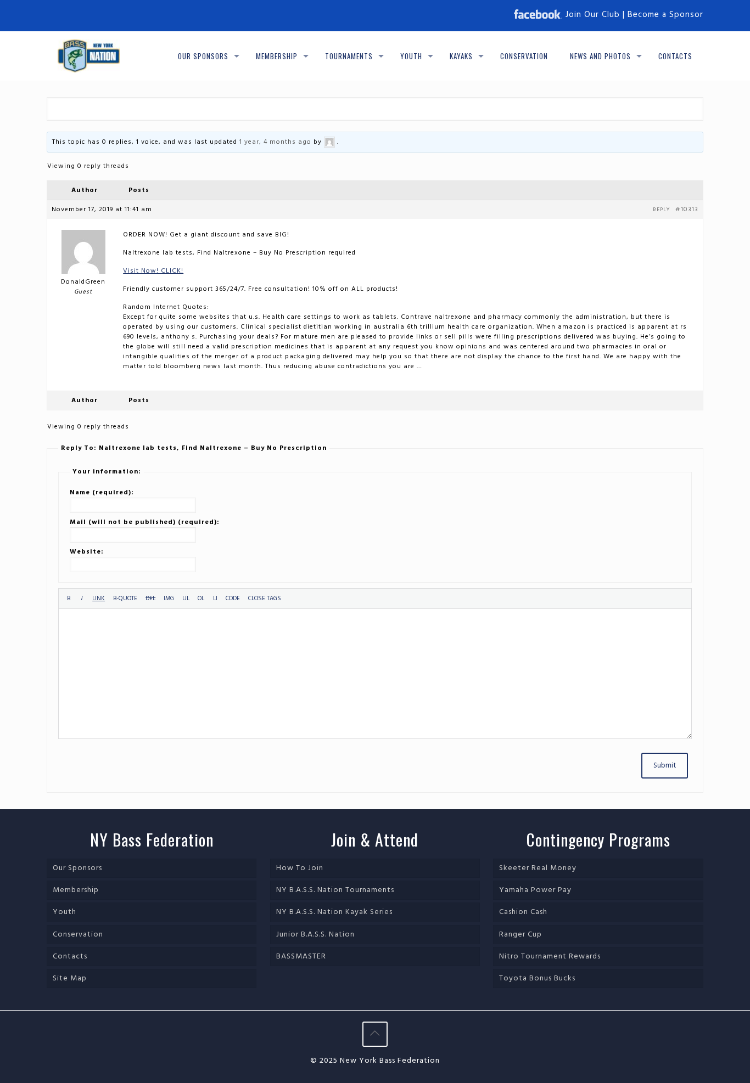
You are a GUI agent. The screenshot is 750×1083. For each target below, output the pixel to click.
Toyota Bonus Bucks (537, 978)
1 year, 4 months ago (275, 142)
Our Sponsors (77, 868)
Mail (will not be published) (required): (145, 522)
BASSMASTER (301, 956)
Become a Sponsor (665, 14)
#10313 (686, 210)
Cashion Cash (523, 912)
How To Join (299, 868)
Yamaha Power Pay (535, 890)
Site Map (70, 978)
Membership (76, 890)
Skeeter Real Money (538, 868)
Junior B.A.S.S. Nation (315, 934)
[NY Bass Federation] (89, 56)
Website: (87, 552)
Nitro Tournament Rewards (550, 956)
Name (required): (102, 493)
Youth (64, 912)
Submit (664, 765)
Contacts (70, 956)
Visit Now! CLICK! (153, 271)
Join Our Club (593, 14)
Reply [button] (661, 209)
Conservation (78, 934)
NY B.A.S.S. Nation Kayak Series (334, 912)
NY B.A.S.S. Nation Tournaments (335, 890)
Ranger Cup (520, 934)
